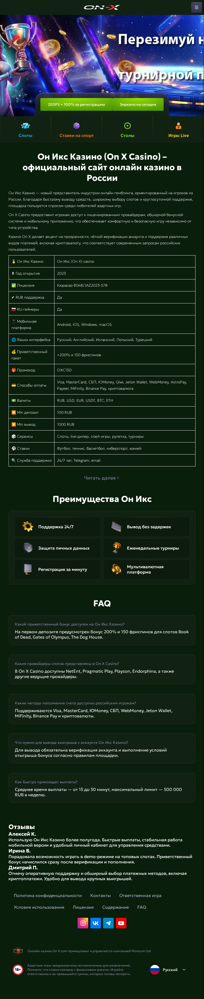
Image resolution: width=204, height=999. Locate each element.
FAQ (141, 907)
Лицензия (83, 907)
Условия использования (39, 907)
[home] (102, 7)
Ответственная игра (140, 895)
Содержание (115, 907)
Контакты (100, 895)
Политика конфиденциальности (48, 895)
